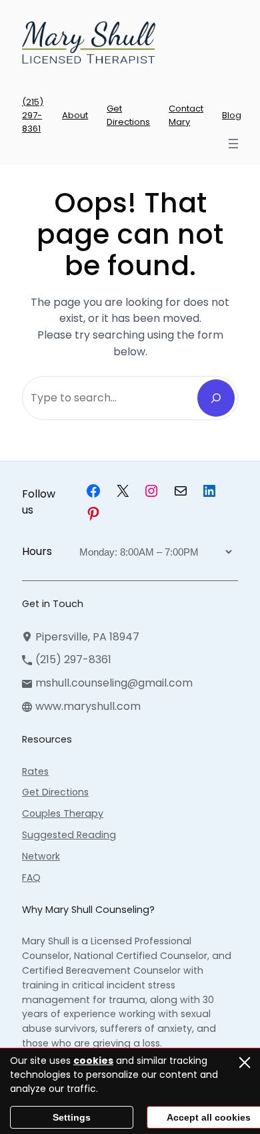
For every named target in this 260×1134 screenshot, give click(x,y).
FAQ (31, 877)
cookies (93, 1060)
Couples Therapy (62, 813)
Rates (35, 771)
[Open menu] (233, 144)
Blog (231, 115)
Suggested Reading (69, 834)
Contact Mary (186, 115)
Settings (72, 1117)
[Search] (216, 398)
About (75, 115)
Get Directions (128, 115)
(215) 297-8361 (32, 115)
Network (41, 856)
